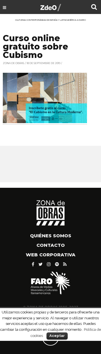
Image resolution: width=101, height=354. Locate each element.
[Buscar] (94, 8)
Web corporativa (50, 254)
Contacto (50, 245)
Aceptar (57, 336)
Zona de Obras (13, 63)
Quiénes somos (50, 235)
